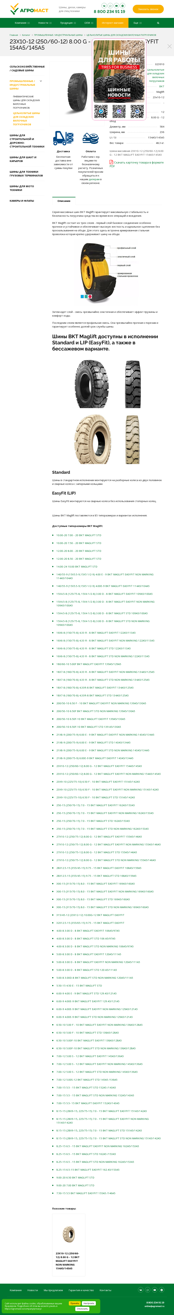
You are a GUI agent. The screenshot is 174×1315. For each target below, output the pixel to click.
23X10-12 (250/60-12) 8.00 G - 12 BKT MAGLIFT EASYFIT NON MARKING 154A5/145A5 (108, 773)
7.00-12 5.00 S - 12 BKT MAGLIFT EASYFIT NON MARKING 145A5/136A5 (99, 1064)
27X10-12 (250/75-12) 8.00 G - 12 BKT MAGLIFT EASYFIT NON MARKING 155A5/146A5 (108, 844)
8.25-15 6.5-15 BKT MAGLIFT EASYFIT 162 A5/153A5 (87, 1169)
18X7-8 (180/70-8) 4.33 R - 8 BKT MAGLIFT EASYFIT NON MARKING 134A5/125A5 (105, 672)
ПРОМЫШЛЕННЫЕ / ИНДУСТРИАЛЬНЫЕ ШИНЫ (22, 84)
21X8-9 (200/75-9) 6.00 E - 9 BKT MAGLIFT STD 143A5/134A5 (93, 742)
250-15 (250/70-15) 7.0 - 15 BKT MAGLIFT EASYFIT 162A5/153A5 (95, 805)
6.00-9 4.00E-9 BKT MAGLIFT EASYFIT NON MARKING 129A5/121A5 (97, 1009)
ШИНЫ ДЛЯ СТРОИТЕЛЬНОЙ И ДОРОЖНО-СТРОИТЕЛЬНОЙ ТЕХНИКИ (27, 140)
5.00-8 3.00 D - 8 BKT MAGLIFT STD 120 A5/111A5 (86, 970)
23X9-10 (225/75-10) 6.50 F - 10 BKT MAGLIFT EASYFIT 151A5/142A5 (98, 781)
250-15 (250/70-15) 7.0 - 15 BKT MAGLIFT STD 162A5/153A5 (93, 821)
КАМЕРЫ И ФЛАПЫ (22, 200)
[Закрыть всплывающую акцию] (169, 46)
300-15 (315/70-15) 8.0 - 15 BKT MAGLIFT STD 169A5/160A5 (93, 899)
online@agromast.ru (154, 1306)
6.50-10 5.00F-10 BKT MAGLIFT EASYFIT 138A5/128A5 (89, 1040)
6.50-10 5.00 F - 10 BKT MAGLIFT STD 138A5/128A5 (87, 1032)
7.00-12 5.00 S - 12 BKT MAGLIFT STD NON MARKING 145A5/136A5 (97, 1071)
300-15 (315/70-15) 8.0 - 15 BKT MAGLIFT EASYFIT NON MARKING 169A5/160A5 (105, 891)
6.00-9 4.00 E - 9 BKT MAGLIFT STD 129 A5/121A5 (86, 993)
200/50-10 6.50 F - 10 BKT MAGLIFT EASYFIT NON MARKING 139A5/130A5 (101, 703)
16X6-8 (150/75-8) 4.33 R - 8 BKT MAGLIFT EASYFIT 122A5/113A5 (96, 632)
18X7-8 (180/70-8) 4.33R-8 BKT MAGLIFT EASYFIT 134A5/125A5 (95, 687)
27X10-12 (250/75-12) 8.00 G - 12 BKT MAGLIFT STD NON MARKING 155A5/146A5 (106, 860)
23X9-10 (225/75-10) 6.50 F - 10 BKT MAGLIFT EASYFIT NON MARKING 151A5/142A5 (107, 789)
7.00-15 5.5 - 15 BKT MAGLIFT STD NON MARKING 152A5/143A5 (95, 1095)
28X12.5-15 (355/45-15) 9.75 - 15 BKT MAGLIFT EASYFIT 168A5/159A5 (98, 868)
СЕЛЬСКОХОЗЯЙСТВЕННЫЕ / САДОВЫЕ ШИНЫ (27, 68)
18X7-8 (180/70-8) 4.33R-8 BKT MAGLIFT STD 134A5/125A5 (92, 695)
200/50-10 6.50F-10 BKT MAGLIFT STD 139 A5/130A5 (88, 726)
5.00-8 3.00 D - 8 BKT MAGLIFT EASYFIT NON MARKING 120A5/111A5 (98, 962)
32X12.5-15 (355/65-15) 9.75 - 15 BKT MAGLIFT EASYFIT (90, 922)
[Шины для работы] (119, 79)
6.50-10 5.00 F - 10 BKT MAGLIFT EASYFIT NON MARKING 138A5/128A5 (99, 1024)
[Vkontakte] (104, 5)
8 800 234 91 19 (109, 11)
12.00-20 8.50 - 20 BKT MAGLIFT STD (78, 558)
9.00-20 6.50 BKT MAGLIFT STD (75, 1177)
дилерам (94, 179)
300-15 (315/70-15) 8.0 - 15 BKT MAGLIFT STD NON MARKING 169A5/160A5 (102, 907)
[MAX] (110, 5)
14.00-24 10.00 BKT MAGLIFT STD (76, 566)
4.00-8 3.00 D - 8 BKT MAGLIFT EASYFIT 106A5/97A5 (88, 930)
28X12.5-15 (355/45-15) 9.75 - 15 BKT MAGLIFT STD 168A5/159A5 (96, 875)
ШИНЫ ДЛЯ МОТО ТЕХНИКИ (22, 188)
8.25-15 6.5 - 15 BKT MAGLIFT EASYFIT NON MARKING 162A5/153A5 (97, 1146)
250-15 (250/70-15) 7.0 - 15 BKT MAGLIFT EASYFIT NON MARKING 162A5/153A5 (105, 813)
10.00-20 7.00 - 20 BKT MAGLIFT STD (78, 535)
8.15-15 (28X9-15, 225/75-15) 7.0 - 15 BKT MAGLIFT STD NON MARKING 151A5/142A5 (108, 1138)
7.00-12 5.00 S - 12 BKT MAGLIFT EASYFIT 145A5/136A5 (90, 1056)
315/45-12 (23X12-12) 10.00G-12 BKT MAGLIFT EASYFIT (90, 915)
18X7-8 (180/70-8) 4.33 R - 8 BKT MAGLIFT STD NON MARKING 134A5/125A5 (103, 679)
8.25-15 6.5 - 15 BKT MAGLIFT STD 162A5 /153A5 (86, 1154)
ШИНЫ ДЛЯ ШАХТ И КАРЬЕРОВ (23, 159)
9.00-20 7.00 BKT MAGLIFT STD (75, 1185)
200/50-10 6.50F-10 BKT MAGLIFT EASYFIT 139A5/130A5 (90, 719)
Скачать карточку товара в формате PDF (137, 164)
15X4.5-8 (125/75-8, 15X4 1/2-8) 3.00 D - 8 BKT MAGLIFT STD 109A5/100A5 (102, 613)
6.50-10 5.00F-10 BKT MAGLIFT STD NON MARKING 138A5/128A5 (96, 1048)
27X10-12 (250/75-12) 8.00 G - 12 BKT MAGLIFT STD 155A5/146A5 (96, 852)
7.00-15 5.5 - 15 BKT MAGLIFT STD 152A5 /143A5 (86, 1087)
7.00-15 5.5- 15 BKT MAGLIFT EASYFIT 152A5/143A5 (87, 1103)
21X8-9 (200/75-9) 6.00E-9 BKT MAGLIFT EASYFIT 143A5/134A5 (94, 758)
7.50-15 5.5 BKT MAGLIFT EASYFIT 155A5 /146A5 (85, 1193)
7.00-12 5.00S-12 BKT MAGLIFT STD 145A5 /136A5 (86, 1079)
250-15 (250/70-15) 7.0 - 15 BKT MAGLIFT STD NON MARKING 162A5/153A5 (102, 828)
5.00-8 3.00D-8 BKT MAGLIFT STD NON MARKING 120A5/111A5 (94, 977)
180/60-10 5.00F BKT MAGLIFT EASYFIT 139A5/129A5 (88, 664)
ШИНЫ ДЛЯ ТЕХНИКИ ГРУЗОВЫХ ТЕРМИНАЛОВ (26, 173)
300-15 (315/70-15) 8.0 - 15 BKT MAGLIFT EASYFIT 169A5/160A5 (95, 883)
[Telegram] (122, 5)
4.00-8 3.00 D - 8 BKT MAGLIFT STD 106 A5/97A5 (85, 938)
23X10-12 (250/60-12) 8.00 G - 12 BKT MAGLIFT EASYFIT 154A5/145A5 (99, 766)
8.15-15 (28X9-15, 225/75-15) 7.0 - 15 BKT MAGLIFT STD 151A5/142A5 (99, 1130)
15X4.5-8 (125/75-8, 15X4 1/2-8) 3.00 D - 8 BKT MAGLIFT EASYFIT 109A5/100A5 (104, 593)
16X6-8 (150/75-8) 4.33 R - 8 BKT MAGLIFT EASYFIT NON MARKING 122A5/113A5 (105, 640)
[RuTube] (116, 5)
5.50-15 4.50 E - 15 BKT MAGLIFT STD (79, 985)
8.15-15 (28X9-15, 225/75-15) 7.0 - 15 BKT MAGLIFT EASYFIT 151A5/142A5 (101, 1111)
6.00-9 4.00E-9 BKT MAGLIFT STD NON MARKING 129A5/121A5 (94, 1017)
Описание (63, 201)
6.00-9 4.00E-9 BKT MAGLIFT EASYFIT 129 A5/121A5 (87, 1001)
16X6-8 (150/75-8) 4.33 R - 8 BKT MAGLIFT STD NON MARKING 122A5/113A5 (103, 656)
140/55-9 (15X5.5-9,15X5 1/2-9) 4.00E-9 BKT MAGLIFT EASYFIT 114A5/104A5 (103, 586)
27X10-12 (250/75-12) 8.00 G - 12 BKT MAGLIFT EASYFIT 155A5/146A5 (99, 836)
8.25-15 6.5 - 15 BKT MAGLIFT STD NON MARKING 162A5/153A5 (95, 1161)
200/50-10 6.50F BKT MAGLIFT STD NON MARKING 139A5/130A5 (95, 711)
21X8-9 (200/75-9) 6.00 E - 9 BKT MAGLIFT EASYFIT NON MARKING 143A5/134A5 (105, 734)
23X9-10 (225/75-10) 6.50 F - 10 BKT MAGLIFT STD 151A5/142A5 (95, 797)
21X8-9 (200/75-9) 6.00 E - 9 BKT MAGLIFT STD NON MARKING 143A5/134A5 (102, 750)
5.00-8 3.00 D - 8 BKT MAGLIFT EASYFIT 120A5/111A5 (88, 954)
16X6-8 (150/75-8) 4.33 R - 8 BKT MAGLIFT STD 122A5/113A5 (93, 648)
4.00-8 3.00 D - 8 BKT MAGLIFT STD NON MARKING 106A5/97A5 (95, 946)
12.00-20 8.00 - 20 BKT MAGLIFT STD (78, 550)
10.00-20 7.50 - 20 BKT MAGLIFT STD (78, 543)
